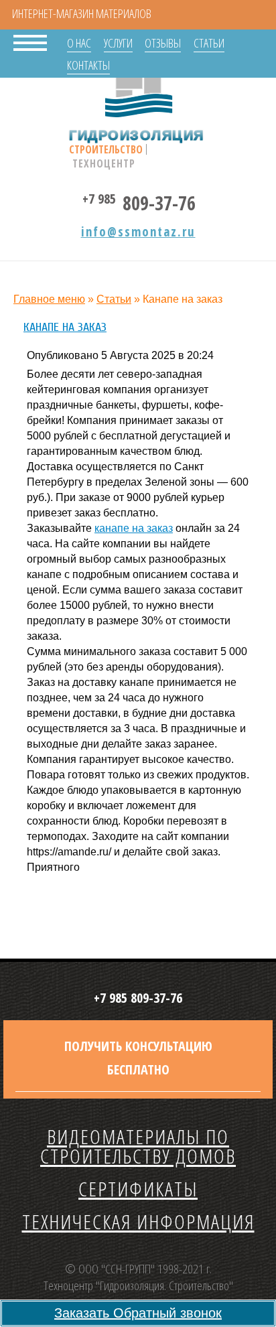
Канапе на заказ (65, 327)
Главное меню (49, 299)
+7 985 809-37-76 (138, 998)
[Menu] (30, 41)
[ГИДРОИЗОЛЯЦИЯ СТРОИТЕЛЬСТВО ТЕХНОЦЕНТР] (138, 93)
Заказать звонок (138, 1313)
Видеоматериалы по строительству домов (138, 1146)
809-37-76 (139, 201)
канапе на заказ (133, 528)
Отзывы (163, 43)
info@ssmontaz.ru (138, 231)
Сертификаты (138, 1188)
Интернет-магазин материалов (81, 13)
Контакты (88, 65)
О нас (79, 43)
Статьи (209, 43)
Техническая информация (138, 1221)
